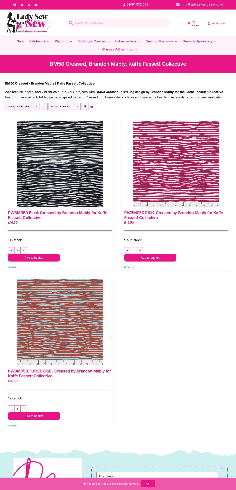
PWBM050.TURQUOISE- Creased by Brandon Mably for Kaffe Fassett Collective (59, 373)
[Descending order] (44, 106)
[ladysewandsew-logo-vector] (28, 14)
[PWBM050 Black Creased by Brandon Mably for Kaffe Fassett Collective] (59, 164)
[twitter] (21, 4)
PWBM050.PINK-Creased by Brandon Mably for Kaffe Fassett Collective (173, 215)
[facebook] (14, 4)
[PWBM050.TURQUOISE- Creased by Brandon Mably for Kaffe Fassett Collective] (59, 322)
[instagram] (28, 4)
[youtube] (36, 4)
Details (13, 267)
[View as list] (91, 106)
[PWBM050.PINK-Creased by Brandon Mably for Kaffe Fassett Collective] (176, 164)
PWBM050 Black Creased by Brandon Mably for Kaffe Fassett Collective (57, 215)
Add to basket (34, 257)
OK (148, 483)
